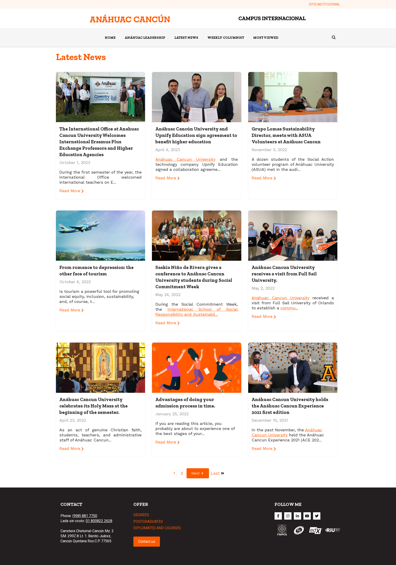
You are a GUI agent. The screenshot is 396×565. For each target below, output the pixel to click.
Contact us (146, 541)
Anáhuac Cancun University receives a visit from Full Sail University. (284, 273)
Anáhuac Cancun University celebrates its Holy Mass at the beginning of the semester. (93, 405)
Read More (70, 190)
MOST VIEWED (265, 38)
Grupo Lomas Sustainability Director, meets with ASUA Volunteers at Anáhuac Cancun (286, 135)
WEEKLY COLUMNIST (225, 38)
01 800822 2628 (99, 521)
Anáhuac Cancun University (185, 159)
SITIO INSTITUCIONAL (324, 4)
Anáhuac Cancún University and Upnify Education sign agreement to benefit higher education (196, 135)
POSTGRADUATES (148, 521)
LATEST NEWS (186, 38)
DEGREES (141, 515)
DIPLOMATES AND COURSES (157, 528)
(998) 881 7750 (84, 516)
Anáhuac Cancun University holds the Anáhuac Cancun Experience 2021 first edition (290, 405)
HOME (110, 38)
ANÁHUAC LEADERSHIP (145, 38)
